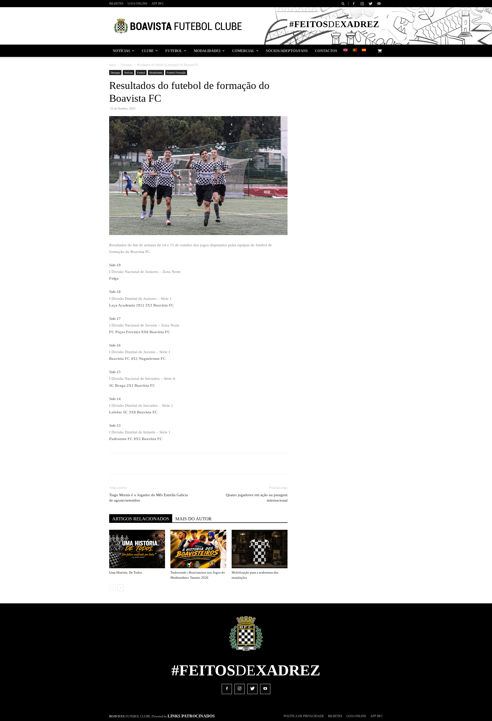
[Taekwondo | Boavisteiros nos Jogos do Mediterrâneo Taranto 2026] (198, 549)
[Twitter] (370, 3)
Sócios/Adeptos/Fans (287, 51)
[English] (345, 50)
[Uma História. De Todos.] (137, 549)
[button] (343, 3)
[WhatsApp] (193, 464)
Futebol (173, 51)
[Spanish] (364, 50)
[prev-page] (112, 588)
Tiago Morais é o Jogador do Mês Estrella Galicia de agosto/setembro (148, 497)
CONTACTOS (326, 51)
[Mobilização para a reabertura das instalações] (260, 549)
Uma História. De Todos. (126, 572)
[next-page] (120, 588)
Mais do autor (193, 518)
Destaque (126, 65)
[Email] (205, 464)
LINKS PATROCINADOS (191, 716)
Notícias (121, 51)
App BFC (157, 3)
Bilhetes (116, 3)
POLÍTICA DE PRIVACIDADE (304, 716)
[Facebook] (353, 3)
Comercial (243, 51)
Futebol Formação (176, 72)
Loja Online (137, 3)
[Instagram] (362, 3)
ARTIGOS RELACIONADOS (140, 518)
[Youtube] (379, 3)
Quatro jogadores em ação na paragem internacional (257, 497)
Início (112, 65)
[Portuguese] (355, 50)
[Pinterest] (181, 464)
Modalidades (207, 51)
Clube (148, 51)
